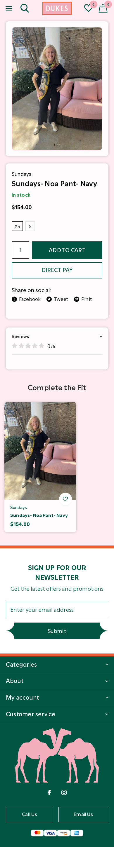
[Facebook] (49, 792)
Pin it (86, 299)
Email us (83, 814)
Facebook (30, 299)
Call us (29, 814)
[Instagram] (64, 792)
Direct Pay (57, 270)
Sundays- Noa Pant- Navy (39, 515)
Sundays (21, 174)
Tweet (61, 299)
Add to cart (67, 250)
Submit (57, 631)
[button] (9, 8)
